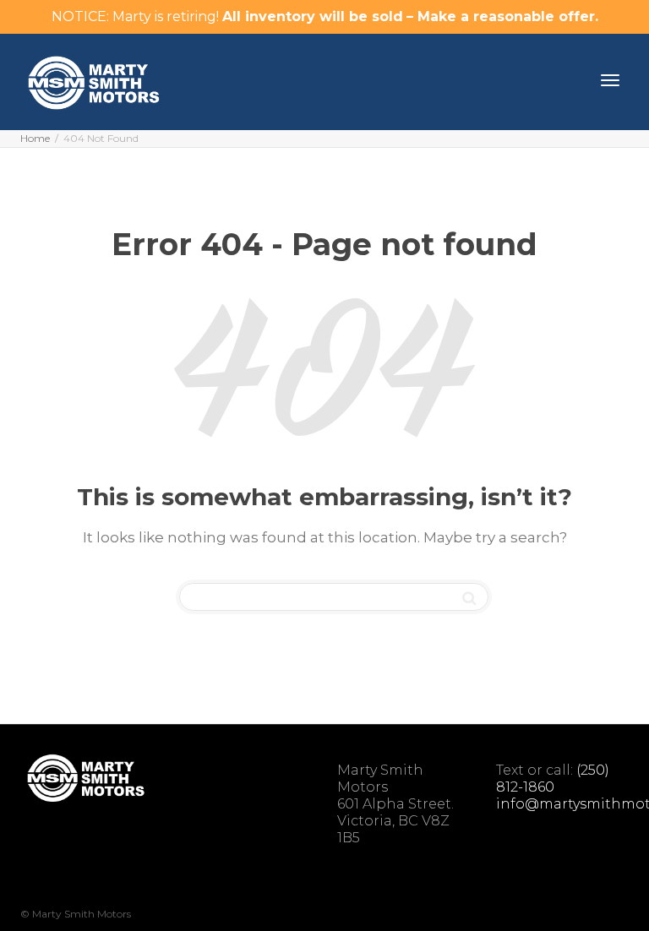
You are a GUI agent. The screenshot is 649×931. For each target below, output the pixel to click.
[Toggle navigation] (610, 80)
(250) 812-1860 (552, 778)
